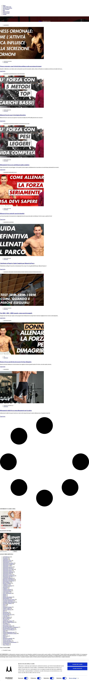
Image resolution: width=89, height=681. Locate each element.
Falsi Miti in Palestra (7, 603)
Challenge (5, 588)
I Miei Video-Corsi (7, 6)
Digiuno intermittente (7, 597)
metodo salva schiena (7, 620)
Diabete (4, 594)
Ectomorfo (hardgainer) (8, 600)
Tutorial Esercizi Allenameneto (9, 642)
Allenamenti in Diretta (8, 564)
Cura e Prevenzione (21, 73)
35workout (5, 558)
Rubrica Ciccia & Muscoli (8, 629)
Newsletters (5, 623)
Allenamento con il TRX (8, 569)
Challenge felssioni (7, 589)
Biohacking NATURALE (8, 580)
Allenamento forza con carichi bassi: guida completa (14, 165)
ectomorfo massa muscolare (9, 602)
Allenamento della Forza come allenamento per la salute (16, 410)
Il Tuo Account (6, 13)
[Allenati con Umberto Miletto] (10, 550)
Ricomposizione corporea (8, 628)
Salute (15, 172)
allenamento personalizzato (9, 575)
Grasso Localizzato (7, 609)
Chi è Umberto (6, 9)
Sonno (4, 637)
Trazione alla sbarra (7, 641)
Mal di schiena (6, 618)
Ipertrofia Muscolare (28, 271)
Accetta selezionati (77, 668)
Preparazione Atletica (37, 271)
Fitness (4, 604)
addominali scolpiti (7, 560)
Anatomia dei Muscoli (8, 578)
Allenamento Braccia (7, 568)
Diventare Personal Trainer (19, 271)
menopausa (5, 619)
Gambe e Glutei (6, 608)
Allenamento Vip (6, 577)
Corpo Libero (11, 172)
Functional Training (7, 607)
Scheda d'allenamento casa (8, 632)
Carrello (4, 14)
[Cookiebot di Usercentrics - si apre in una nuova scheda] (9, 678)
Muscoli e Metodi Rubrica (8, 622)
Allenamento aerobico (7, 567)
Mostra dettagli (72, 678)
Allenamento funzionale (14, 123)
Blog (4, 10)
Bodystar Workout (7, 583)
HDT (4, 610)
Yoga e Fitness (6, 644)
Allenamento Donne (7, 320)
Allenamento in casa (13, 73)
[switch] (39, 678)
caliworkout (5, 587)
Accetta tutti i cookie (77, 664)
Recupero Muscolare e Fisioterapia (10, 627)
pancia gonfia (6, 624)
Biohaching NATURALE (8, 579)
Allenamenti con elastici (8, 563)
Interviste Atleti (6, 613)
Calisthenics (5, 271)
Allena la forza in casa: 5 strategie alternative (13, 115)
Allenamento (6, 73)
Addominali (5, 559)
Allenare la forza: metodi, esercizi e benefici (12, 213)
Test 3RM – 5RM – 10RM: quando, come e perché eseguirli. (16, 313)
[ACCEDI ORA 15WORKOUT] (10, 528)
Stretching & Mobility (7, 638)
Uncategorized (6, 643)
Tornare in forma (6, 639)
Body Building (6, 582)
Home (4, 5)
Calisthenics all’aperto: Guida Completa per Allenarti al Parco (17, 263)
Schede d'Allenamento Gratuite (9, 633)
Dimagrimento (6, 598)
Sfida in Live (5, 636)
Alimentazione (6, 561)
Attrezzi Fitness (6, 11)
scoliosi (4, 634)
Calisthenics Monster (7, 585)
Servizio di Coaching (7, 8)
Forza (28, 123)
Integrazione (5, 612)
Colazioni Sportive (7, 590)
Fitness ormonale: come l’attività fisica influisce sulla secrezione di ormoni (20, 66)
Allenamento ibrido (7, 573)
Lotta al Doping (6, 617)
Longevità (5, 615)
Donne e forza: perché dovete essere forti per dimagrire (15, 362)
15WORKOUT (6, 556)
